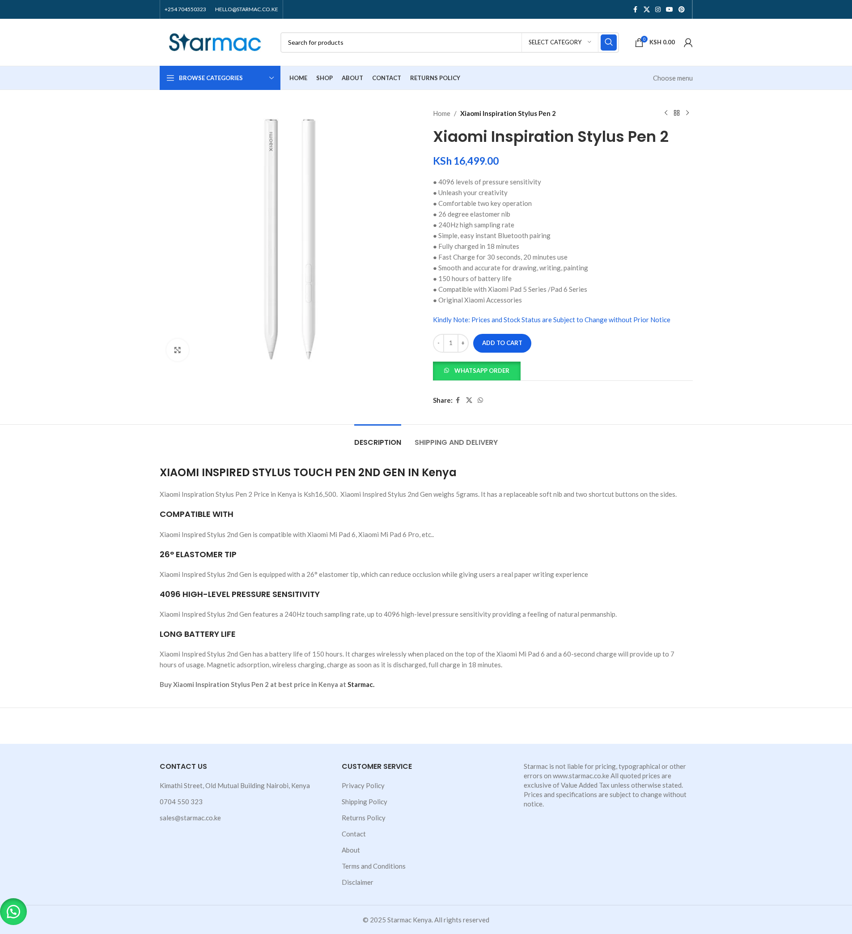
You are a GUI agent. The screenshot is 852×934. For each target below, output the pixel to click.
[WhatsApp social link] (480, 400)
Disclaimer (357, 882)
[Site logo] (215, 41)
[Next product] (687, 113)
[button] (477, 370)
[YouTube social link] (669, 10)
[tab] (377, 438)
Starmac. (361, 684)
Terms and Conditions (374, 866)
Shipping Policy (364, 802)
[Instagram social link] (658, 10)
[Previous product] (666, 113)
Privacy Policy (363, 785)
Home (441, 113)
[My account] (688, 42)
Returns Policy (364, 818)
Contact (354, 834)
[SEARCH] (609, 42)
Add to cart (502, 342)
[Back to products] (676, 113)
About (351, 850)
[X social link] (647, 10)
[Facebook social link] (635, 10)
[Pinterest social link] (681, 10)
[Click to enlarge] (177, 350)
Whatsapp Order (481, 370)
